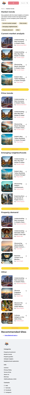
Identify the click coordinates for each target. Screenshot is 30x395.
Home (3, 8)
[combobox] (23, 3)
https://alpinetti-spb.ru (11, 335)
